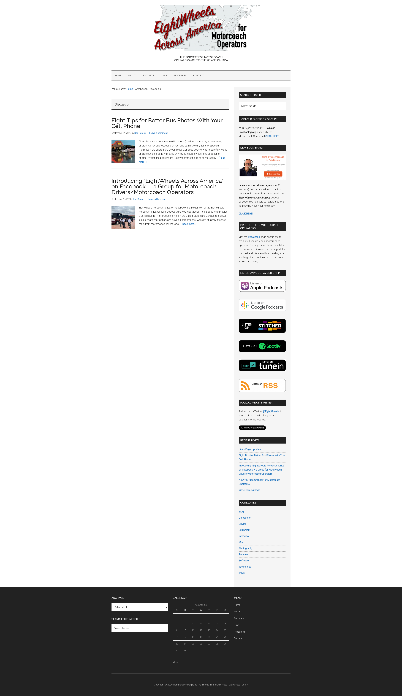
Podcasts (239, 618)
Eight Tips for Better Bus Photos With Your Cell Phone (167, 123)
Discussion (245, 517)
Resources (239, 632)
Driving (242, 523)
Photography (246, 548)
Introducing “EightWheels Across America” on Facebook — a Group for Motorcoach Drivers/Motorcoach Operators (167, 186)
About (237, 611)
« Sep (175, 662)
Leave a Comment (158, 133)
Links (236, 625)
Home (237, 605)
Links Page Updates (250, 449)
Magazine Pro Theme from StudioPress (207, 684)
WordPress (234, 684)
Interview (244, 536)
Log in (245, 684)
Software (244, 560)
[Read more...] (189, 223)
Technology (245, 566)
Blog (241, 511)
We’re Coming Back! (250, 490)
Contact (238, 638)
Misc (241, 542)
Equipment (244, 529)
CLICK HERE (272, 136)
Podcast (243, 554)
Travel (242, 572)
